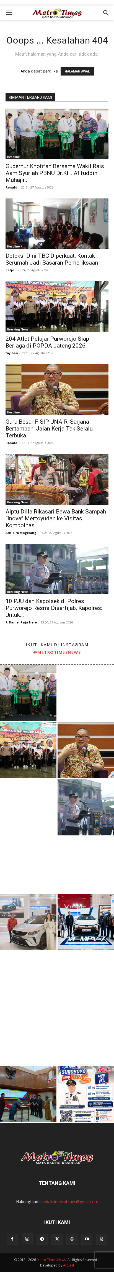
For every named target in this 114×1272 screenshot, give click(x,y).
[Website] (71, 1239)
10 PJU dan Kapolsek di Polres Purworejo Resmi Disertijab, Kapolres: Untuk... (54, 608)
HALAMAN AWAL (77, 71)
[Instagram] (27, 1238)
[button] (9, 13)
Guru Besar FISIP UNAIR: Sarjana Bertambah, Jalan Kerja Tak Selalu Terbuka (49, 428)
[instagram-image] (28, 693)
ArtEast (68, 1265)
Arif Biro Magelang (21, 533)
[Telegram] (42, 1239)
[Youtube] (86, 1239)
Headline (13, 157)
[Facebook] (12, 1239)
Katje (10, 270)
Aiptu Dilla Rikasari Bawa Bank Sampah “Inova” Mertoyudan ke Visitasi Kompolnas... (56, 518)
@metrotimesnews (57, 652)
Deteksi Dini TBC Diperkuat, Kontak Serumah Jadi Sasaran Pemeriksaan (52, 259)
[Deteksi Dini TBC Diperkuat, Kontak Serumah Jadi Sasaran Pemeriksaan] (57, 223)
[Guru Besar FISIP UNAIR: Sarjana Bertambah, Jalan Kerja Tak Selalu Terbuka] (57, 389)
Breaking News (17, 329)
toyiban (12, 353)
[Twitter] (57, 1239)
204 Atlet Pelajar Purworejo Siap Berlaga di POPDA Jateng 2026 (47, 342)
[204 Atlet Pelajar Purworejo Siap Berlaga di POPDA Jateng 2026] (57, 306)
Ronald (11, 187)
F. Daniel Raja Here (21, 622)
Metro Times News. (52, 1259)
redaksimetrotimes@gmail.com (70, 1201)
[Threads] (101, 1239)
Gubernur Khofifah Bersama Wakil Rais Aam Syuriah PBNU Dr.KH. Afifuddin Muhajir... (55, 173)
